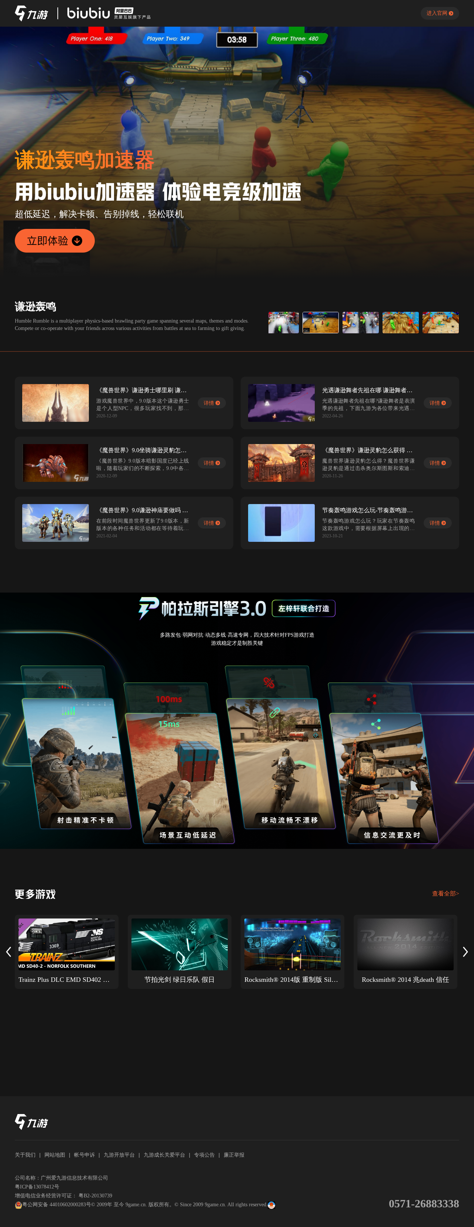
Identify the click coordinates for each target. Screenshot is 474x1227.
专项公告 (204, 1155)
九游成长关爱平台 (164, 1155)
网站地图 (54, 1155)
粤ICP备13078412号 (37, 1187)
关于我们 (25, 1155)
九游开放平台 (119, 1155)
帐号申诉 (84, 1155)
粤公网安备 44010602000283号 (56, 1204)
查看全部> (445, 893)
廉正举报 (234, 1155)
